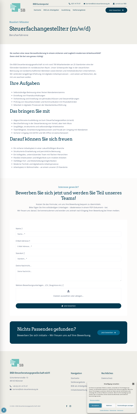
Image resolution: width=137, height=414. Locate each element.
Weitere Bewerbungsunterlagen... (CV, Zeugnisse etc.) (40, 285)
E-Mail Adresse (23, 241)
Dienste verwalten (95, 400)
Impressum (120, 410)
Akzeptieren (95, 405)
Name (19, 228)
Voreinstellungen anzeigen (125, 405)
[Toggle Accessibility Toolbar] (3, 410)
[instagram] (70, 406)
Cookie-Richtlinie (104, 410)
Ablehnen (109, 405)
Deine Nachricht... (23, 265)
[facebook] (67, 406)
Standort (20, 253)
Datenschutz (113, 410)
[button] (133, 384)
